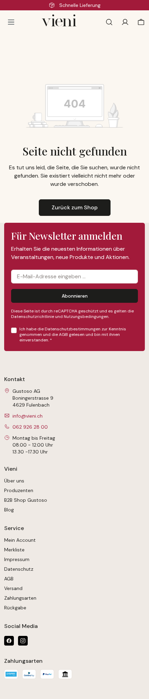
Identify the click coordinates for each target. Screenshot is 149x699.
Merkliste (14, 550)
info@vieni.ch (27, 416)
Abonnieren (75, 296)
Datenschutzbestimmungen (72, 329)
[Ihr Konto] (125, 22)
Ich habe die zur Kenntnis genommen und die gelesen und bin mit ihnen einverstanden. (72, 334)
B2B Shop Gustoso (25, 500)
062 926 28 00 (30, 427)
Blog (9, 510)
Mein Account (20, 540)
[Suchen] (109, 22)
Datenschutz (18, 569)
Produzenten (18, 490)
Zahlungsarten (20, 598)
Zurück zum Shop (75, 207)
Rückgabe (15, 608)
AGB (63, 334)
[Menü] (11, 22)
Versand (13, 588)
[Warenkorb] (139, 22)
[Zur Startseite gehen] (62, 22)
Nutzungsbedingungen (86, 316)
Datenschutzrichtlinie (32, 316)
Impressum (16, 559)
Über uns (14, 481)
